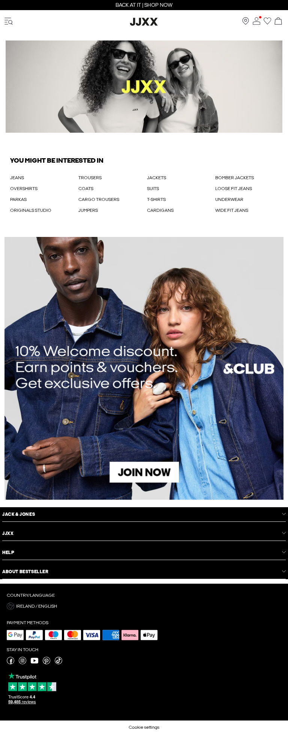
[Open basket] (278, 21)
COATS (85, 188)
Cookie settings (144, 727)
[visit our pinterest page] (46, 662)
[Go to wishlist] (267, 23)
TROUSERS (90, 177)
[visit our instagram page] (22, 662)
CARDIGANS (160, 210)
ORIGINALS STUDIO (30, 210)
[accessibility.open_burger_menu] (8, 21)
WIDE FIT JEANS (231, 210)
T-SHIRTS (156, 199)
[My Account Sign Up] (144, 368)
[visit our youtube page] (34, 662)
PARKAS (18, 199)
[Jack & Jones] (144, 24)
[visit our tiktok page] (58, 662)
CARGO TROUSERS (98, 199)
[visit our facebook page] (10, 662)
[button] (144, 86)
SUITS (153, 188)
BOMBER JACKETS (234, 177)
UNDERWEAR (229, 199)
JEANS (17, 177)
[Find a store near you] (245, 23)
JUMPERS (88, 210)
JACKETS (156, 177)
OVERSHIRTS (24, 188)
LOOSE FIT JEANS (233, 188)
